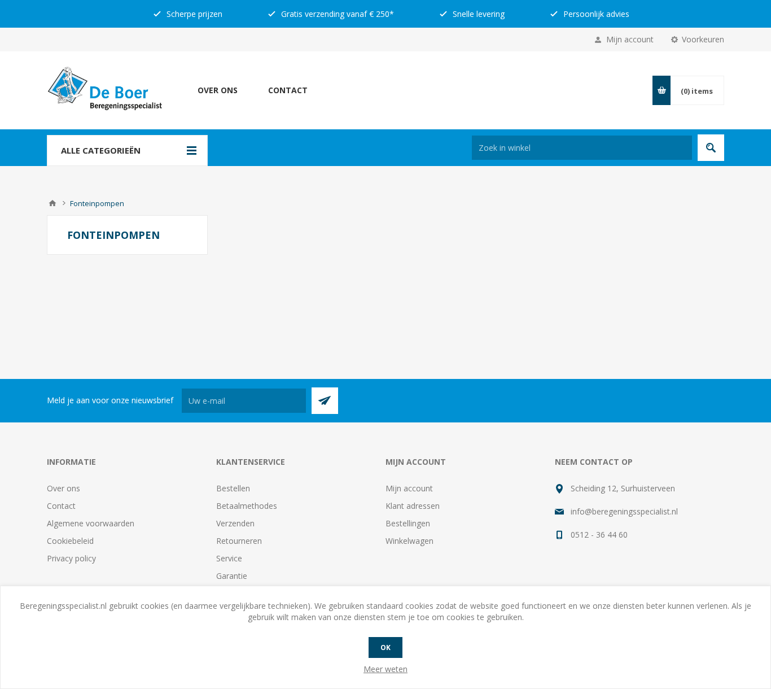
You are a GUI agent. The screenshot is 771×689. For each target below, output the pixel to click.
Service (229, 558)
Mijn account (630, 39)
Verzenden (235, 523)
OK (385, 647)
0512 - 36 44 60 (599, 534)
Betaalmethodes (246, 505)
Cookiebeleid (70, 540)
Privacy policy (71, 558)
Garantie (231, 575)
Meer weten (385, 669)
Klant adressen (413, 505)
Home (52, 203)
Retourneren (239, 540)
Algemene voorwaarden (90, 523)
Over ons (218, 90)
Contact (288, 90)
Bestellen (233, 488)
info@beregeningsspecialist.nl (624, 511)
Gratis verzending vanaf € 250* (336, 13)
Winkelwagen (409, 540)
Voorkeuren (703, 39)
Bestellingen (408, 523)
